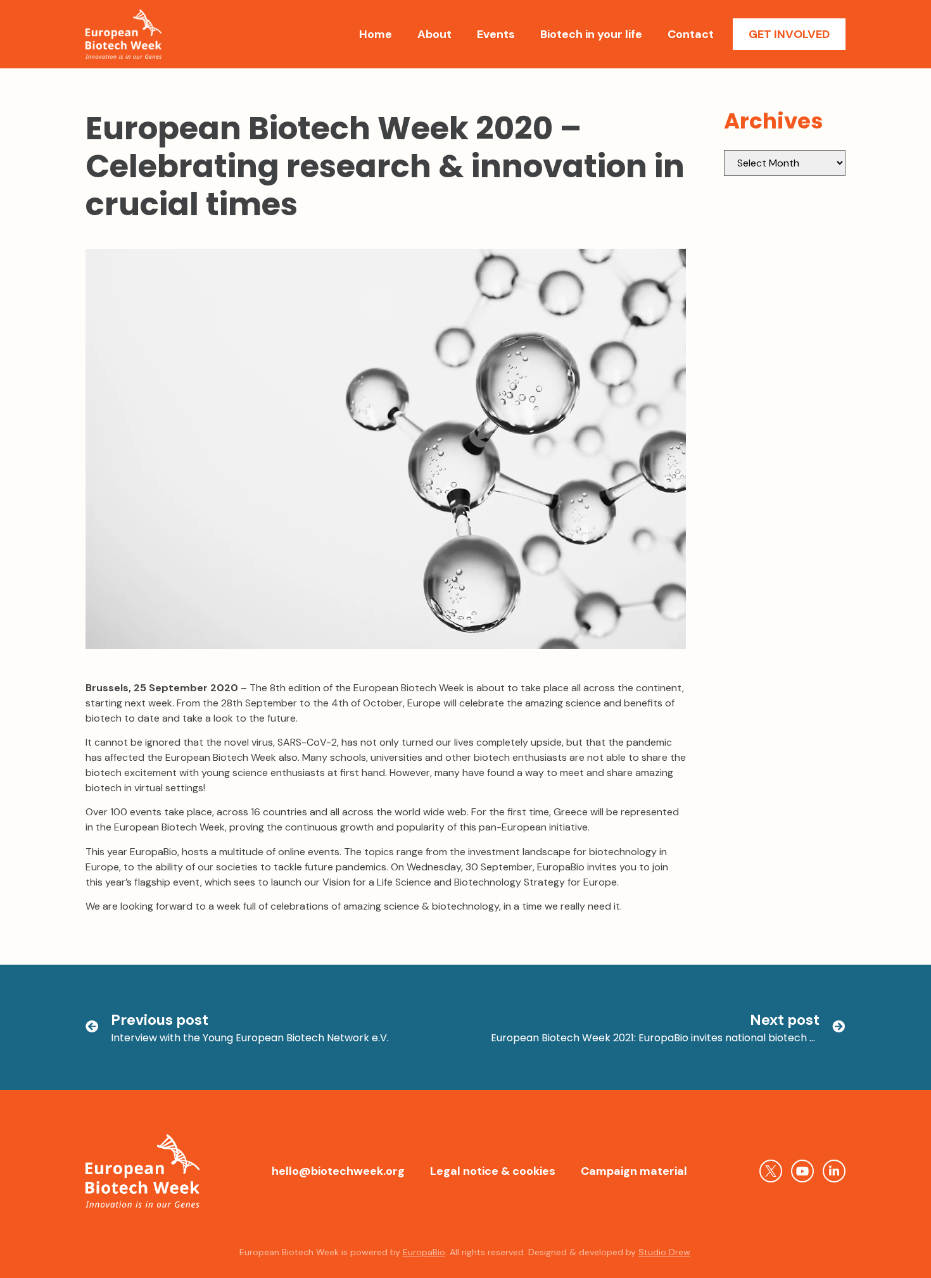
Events (496, 34)
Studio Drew (664, 1252)
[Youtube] (802, 1171)
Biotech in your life (591, 34)
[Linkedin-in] (834, 1171)
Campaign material (634, 1171)
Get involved (789, 34)
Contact (691, 34)
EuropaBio (424, 1252)
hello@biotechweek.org (338, 1171)
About (434, 34)
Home (375, 34)
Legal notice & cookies (492, 1171)
